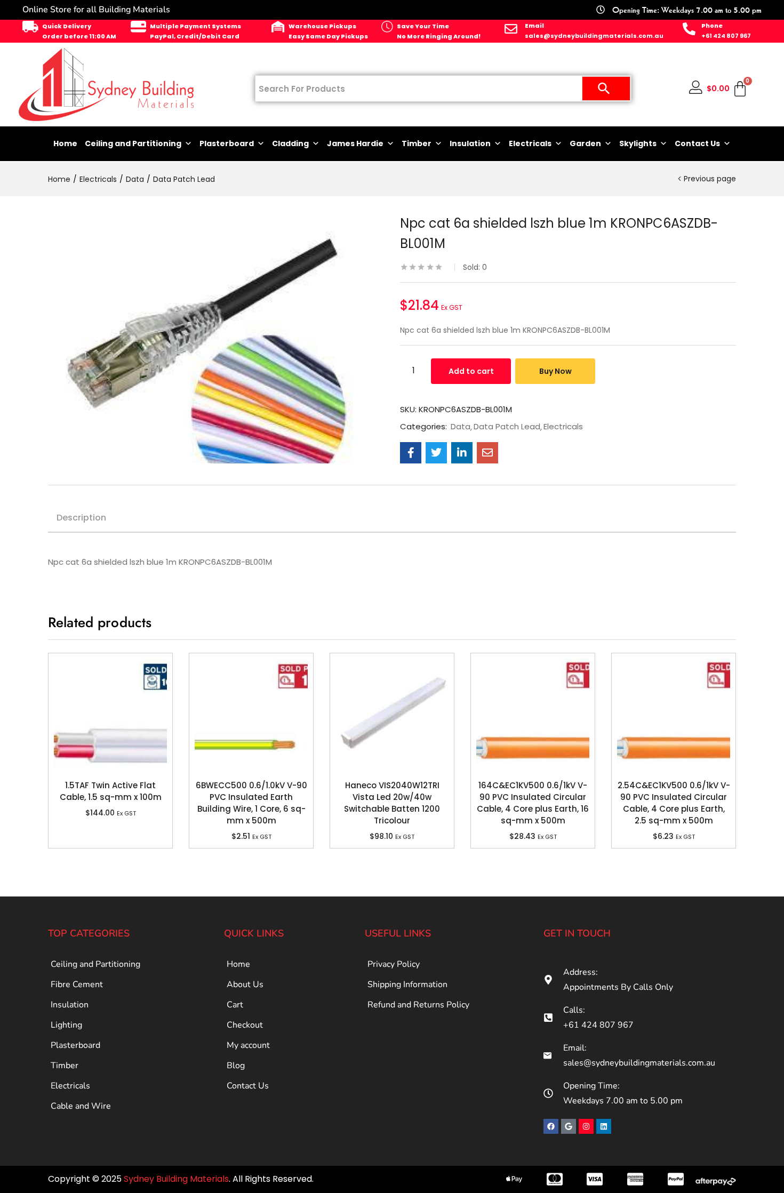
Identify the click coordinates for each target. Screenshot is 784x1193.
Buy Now (555, 371)
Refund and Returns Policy (418, 1005)
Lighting (66, 1025)
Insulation (470, 143)
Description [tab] (81, 517)
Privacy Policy (393, 964)
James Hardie (355, 143)
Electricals (530, 143)
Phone (712, 25)
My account (248, 1045)
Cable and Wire (81, 1106)
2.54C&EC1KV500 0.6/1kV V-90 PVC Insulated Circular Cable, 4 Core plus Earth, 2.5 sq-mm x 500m (674, 803)
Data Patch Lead (184, 179)
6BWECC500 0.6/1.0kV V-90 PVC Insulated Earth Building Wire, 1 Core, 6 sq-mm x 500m (251, 803)
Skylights (638, 143)
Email (534, 25)
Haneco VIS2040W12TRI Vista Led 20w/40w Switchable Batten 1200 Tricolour (392, 803)
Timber (416, 143)
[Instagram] (586, 1126)
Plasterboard (226, 143)
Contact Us (697, 143)
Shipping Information (407, 984)
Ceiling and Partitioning (133, 143)
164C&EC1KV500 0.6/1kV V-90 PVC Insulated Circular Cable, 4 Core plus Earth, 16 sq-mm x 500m (533, 803)
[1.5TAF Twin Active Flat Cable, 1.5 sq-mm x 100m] (110, 715)
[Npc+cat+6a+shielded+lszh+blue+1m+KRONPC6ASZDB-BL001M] (436, 452)
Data (135, 179)
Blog (236, 1065)
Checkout (245, 1025)
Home (65, 143)
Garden (585, 143)
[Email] (511, 28)
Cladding (290, 143)
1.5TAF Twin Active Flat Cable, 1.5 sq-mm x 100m (111, 791)
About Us (245, 984)
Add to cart (471, 371)
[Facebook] (550, 1126)
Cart (235, 1005)
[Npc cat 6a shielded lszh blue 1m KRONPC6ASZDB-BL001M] (410, 452)
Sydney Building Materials (176, 1179)
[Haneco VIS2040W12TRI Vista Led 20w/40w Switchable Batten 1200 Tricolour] (392, 715)
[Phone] (689, 28)
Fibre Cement (77, 984)
